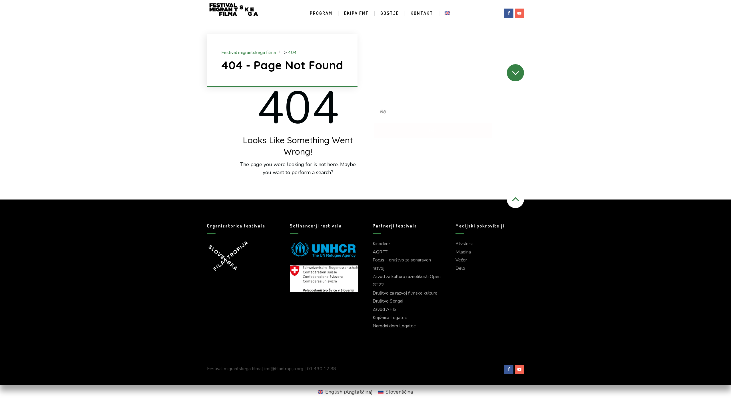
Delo (460, 268)
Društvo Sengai (388, 301)
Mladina (463, 252)
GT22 (378, 285)
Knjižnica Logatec (390, 318)
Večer (461, 260)
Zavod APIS (385, 309)
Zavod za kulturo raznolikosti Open (407, 276)
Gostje (389, 13)
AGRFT (380, 252)
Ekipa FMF (356, 13)
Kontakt (422, 13)
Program (321, 13)
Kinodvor (381, 244)
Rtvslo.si (464, 244)
